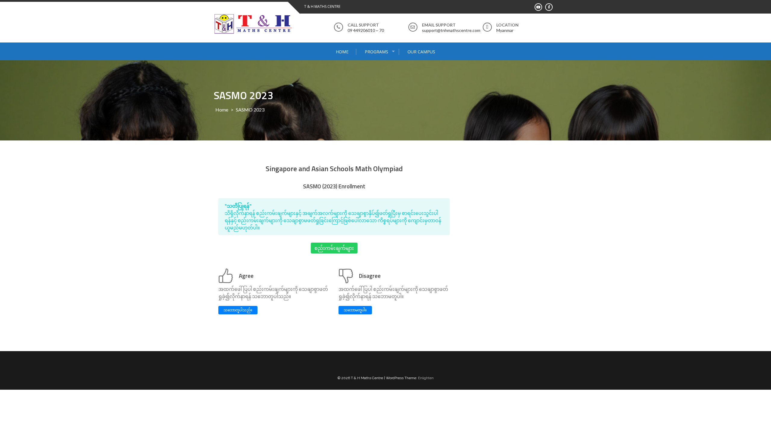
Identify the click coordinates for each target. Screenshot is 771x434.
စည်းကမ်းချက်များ (334, 248)
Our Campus (421, 52)
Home (342, 52)
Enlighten (426, 378)
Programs (376, 52)
